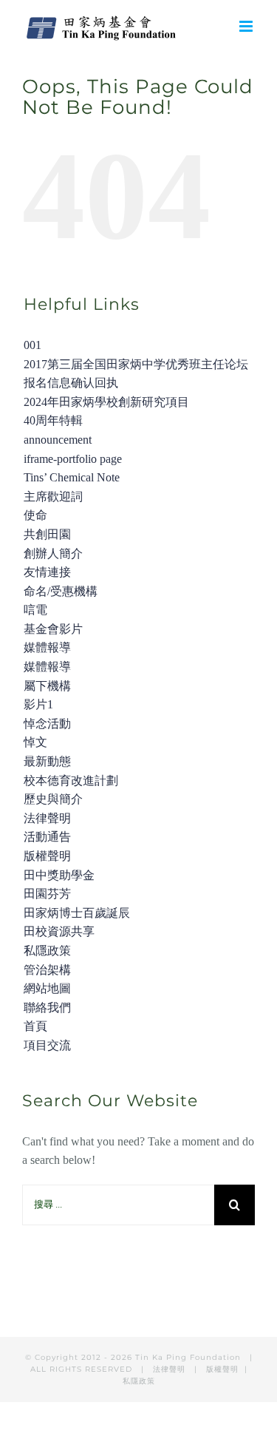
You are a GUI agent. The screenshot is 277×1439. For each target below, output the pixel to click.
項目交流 (47, 1045)
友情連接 (47, 572)
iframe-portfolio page (73, 459)
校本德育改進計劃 (71, 780)
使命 (35, 515)
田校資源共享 (59, 931)
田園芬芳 (47, 893)
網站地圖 (47, 988)
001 (32, 345)
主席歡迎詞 (53, 496)
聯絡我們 (47, 1007)
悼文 (35, 742)
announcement (58, 439)
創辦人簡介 (53, 553)
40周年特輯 (53, 420)
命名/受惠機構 (61, 591)
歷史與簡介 (53, 799)
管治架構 (47, 970)
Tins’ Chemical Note (72, 477)
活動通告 (47, 836)
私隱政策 (47, 950)
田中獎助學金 (59, 875)
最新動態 (47, 761)
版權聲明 (47, 856)
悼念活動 (47, 723)
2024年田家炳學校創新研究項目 (106, 402)
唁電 (35, 609)
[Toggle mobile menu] (247, 26)
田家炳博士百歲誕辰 (77, 913)
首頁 (35, 1026)
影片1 (38, 704)
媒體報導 (47, 647)
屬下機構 (47, 686)
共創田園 (47, 534)
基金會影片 (53, 629)
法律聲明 (47, 818)
